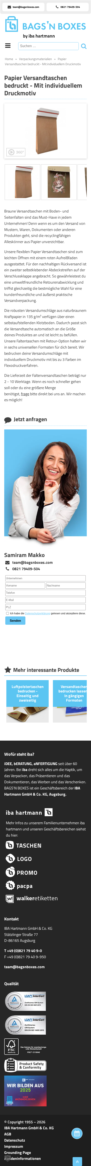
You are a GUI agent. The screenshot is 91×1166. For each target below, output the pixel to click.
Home (9, 58)
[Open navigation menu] (7, 46)
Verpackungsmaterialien (35, 58)
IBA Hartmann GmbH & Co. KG (29, 1128)
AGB (7, 1134)
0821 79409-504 (26, 568)
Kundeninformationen (22, 1158)
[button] (7, 1158)
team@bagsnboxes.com (32, 562)
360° (20, 152)
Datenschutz (14, 1140)
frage (25, 394)
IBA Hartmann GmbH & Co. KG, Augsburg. (42, 791)
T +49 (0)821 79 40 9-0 (23, 951)
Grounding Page (17, 1152)
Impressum (13, 1146)
